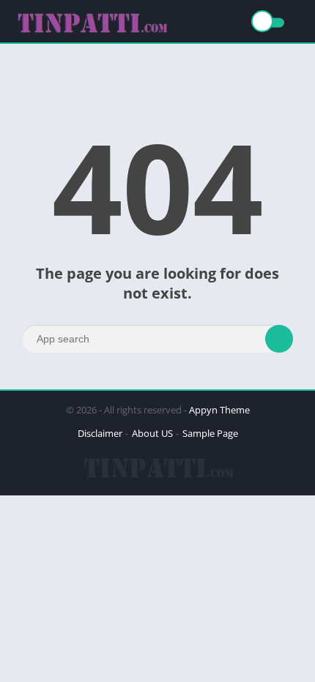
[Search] (279, 339)
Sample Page (210, 433)
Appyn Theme (219, 409)
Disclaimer (100, 433)
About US (152, 433)
